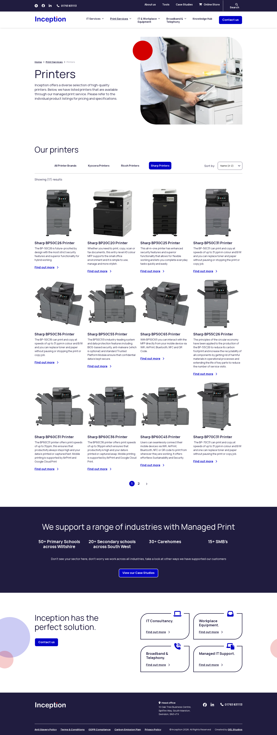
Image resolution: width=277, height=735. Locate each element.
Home (38, 62)
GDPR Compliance (99, 729)
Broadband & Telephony (174, 20)
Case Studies (184, 4)
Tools (165, 4)
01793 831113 (69, 6)
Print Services (119, 18)
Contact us (230, 20)
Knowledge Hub (202, 18)
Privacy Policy (153, 729)
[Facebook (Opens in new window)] (43, 6)
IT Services (93, 18)
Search (234, 7)
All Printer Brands (65, 165)
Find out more (156, 632)
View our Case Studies (138, 573)
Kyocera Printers (98, 165)
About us (150, 4)
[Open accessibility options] (36, 6)
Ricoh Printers (130, 165)
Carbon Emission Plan (127, 729)
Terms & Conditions (72, 729)
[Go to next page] (146, 483)
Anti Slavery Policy (46, 729)
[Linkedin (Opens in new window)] (50, 6)
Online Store (211, 4)
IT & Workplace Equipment (147, 20)
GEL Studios (235, 729)
